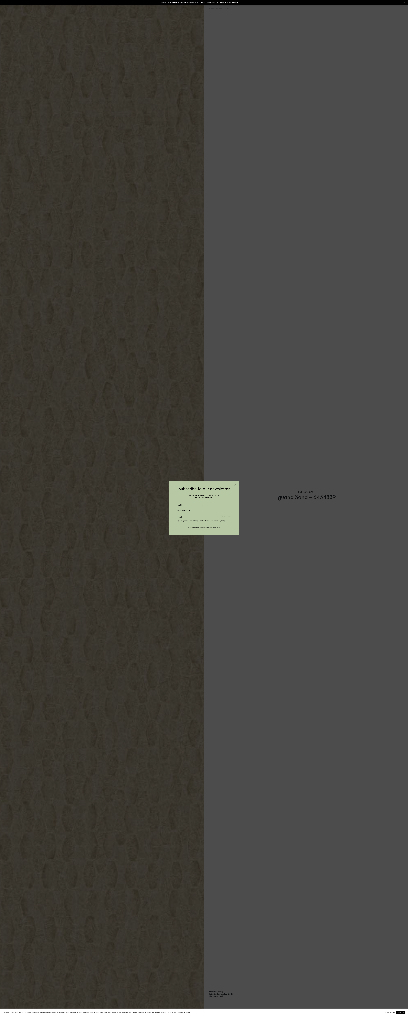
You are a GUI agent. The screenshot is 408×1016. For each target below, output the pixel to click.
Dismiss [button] (240, 2)
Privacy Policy (220, 521)
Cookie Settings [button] (389, 1012)
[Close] (235, 484)
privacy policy (216, 527)
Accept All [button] (401, 1012)
